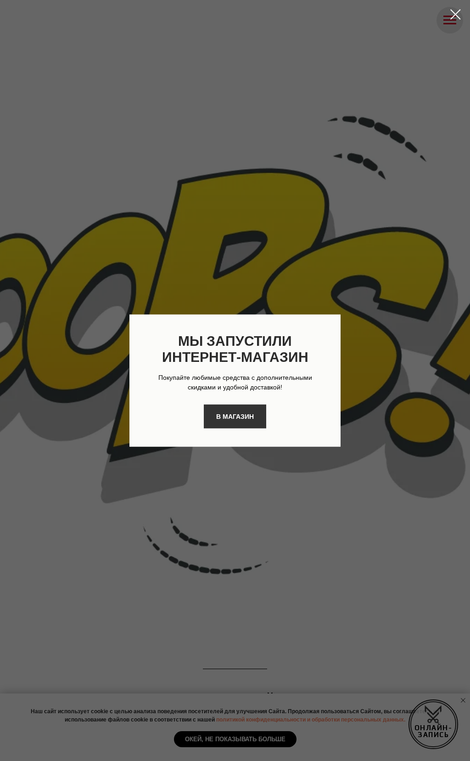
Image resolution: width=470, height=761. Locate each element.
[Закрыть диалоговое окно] (455, 14)
